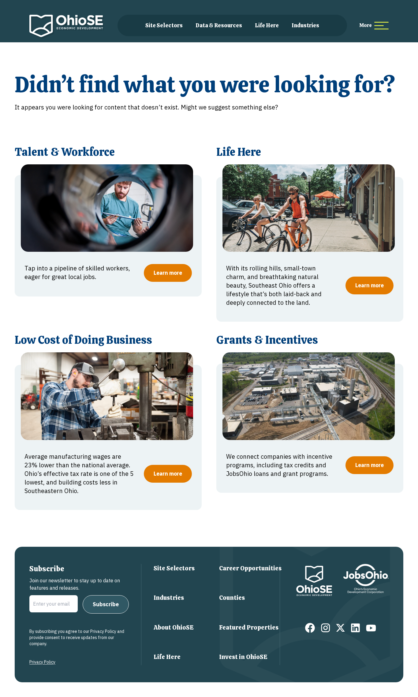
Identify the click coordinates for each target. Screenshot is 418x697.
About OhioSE (174, 627)
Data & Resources (219, 25)
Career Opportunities (250, 568)
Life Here (267, 25)
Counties (232, 598)
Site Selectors (164, 25)
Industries (305, 25)
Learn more (168, 272)
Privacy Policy (42, 662)
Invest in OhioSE (243, 657)
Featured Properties (248, 627)
